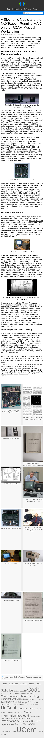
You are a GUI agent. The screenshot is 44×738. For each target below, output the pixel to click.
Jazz (35, 709)
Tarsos (18, 724)
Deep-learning (38, 699)
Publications (17, 9)
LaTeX (15, 713)
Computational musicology (14, 699)
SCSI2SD (4, 263)
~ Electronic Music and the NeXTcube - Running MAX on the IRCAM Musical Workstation (21, 25)
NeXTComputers (18, 347)
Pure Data (36, 193)
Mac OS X (20, 713)
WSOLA (3, 734)
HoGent (8, 707)
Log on (38, 684)
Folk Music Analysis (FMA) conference (27, 702)
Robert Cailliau (32, 79)
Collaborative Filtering (7, 694)
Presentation (8, 721)
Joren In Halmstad (7, 713)
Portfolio (27, 718)
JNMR (39, 709)
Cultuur (31, 699)
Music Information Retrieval (22, 677)
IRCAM (33, 116)
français (3, 704)
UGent (4, 679)
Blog (8, 9)
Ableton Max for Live (21, 193)
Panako (37, 716)
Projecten (21, 721)
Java (30, 708)
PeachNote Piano (6, 718)
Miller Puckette (26, 341)
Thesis (14, 731)
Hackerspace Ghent (21, 704)
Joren (6, 34)
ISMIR (24, 709)
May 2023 (21, 34)
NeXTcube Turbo (15, 224)
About (35, 9)
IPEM (20, 709)
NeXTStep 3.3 (10, 267)
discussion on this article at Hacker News (22, 356)
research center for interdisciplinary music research (22, 222)
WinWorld (4, 347)
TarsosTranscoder (6, 731)
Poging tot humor (18, 718)
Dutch (3, 702)
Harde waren (8, 677)
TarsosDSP (29, 724)
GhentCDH (9, 704)
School (11, 725)
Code (33, 689)
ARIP (25, 691)
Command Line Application (24, 694)
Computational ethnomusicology (20, 696)
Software (27, 9)
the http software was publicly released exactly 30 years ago (20, 84)
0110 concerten (18, 691)
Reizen (28, 721)
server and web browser (24, 81)
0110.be (7, 690)
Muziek (35, 677)
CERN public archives (9, 351)
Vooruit (40, 731)
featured (9, 701)
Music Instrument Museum (17, 335)
